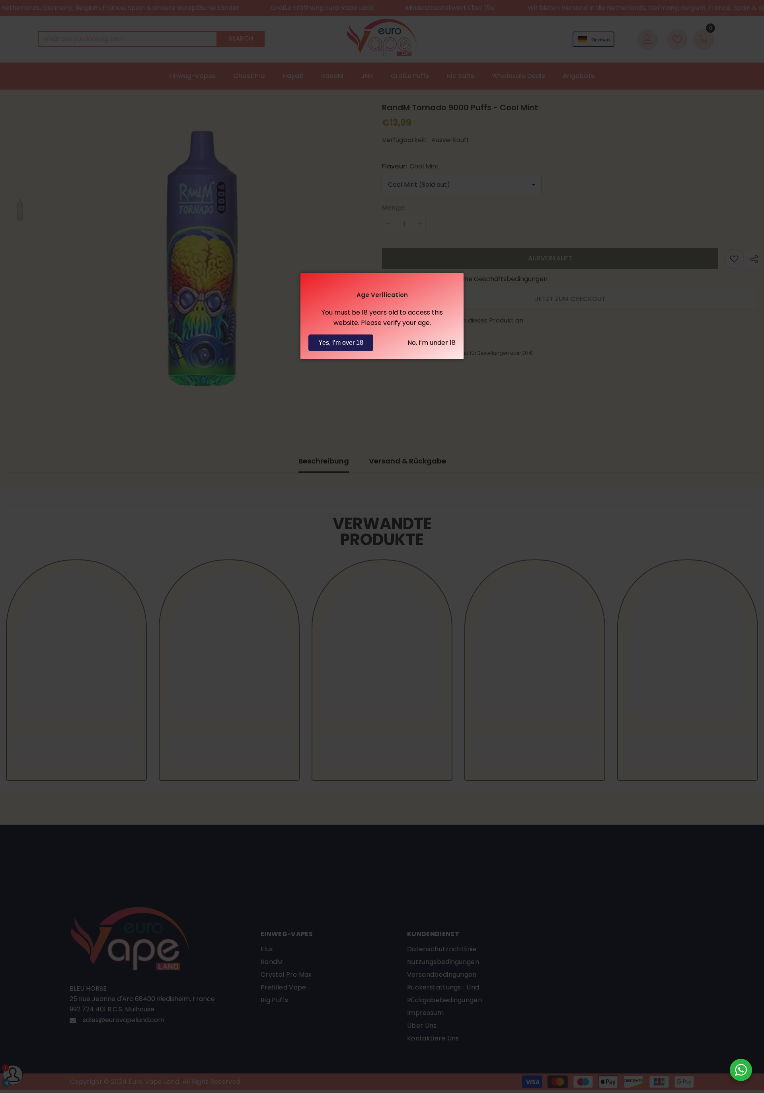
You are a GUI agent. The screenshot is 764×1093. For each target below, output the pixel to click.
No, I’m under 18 (431, 342)
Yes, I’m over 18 (340, 342)
